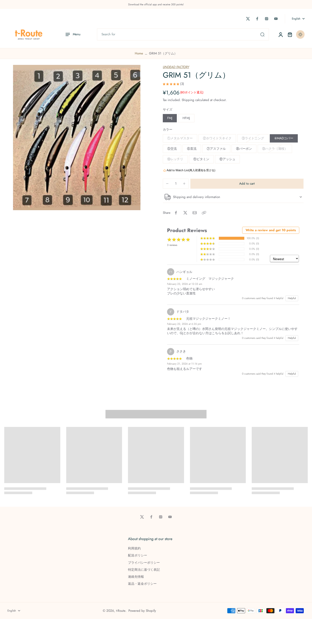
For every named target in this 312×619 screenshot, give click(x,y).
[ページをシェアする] (204, 212)
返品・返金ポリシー (142, 584)
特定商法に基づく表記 (144, 570)
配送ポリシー (137, 555)
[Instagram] (266, 18)
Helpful (292, 298)
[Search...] (262, 34)
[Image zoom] (76, 137)
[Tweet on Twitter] (185, 212)
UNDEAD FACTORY (176, 67)
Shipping (188, 100)
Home (139, 53)
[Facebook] (257, 18)
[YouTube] (276, 18)
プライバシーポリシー (144, 563)
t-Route (120, 610)
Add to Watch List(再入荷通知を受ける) (191, 170)
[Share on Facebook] (176, 212)
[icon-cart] (289, 34)
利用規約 (134, 548)
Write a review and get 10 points (271, 230)
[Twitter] (248, 18)
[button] (247, 184)
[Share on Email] (194, 212)
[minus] (167, 183)
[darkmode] (300, 34)
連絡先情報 (136, 577)
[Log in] (280, 34)
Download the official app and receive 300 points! (156, 4)
